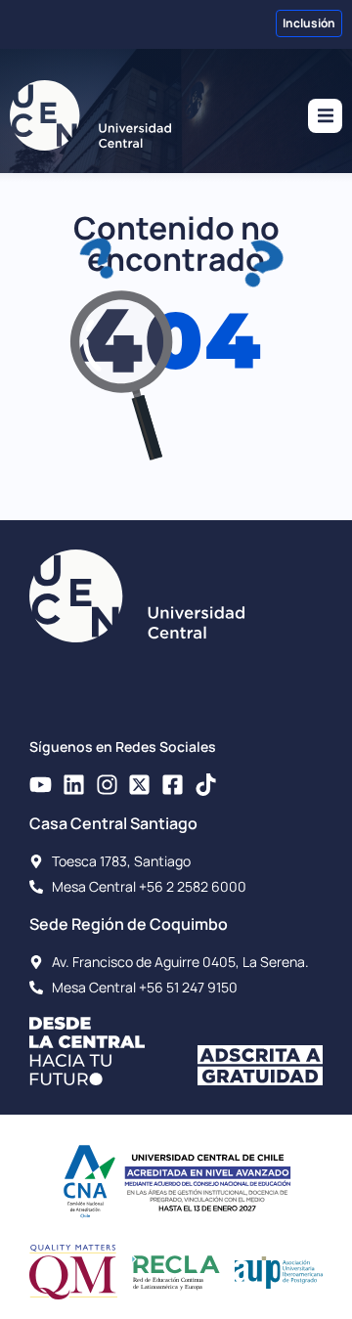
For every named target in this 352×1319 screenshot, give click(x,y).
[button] (325, 116)
